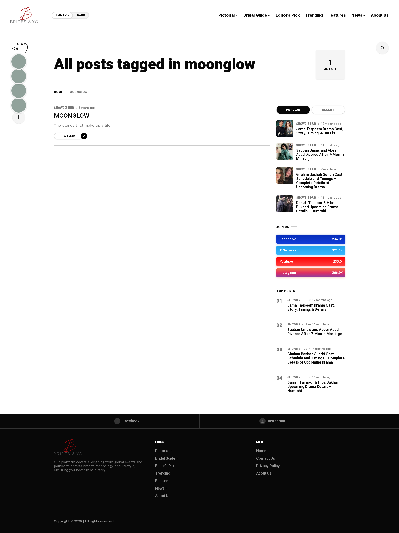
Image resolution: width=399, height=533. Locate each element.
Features (162, 481)
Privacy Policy (268, 466)
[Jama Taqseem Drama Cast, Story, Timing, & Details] (284, 128)
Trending (162, 473)
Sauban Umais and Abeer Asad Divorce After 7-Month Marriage (320, 155)
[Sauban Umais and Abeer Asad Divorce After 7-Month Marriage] (284, 151)
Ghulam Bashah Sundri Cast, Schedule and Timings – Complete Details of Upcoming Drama (319, 181)
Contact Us (265, 458)
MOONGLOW (71, 115)
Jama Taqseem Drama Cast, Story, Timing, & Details (319, 131)
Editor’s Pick (165, 466)
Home (58, 92)
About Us (162, 496)
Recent (328, 110)
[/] (310, 239)
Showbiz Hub (64, 108)
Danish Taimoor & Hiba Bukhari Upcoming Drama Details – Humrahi (317, 207)
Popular (293, 110)
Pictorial (162, 451)
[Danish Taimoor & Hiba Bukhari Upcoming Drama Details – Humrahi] (284, 203)
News (160, 488)
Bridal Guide (165, 458)
